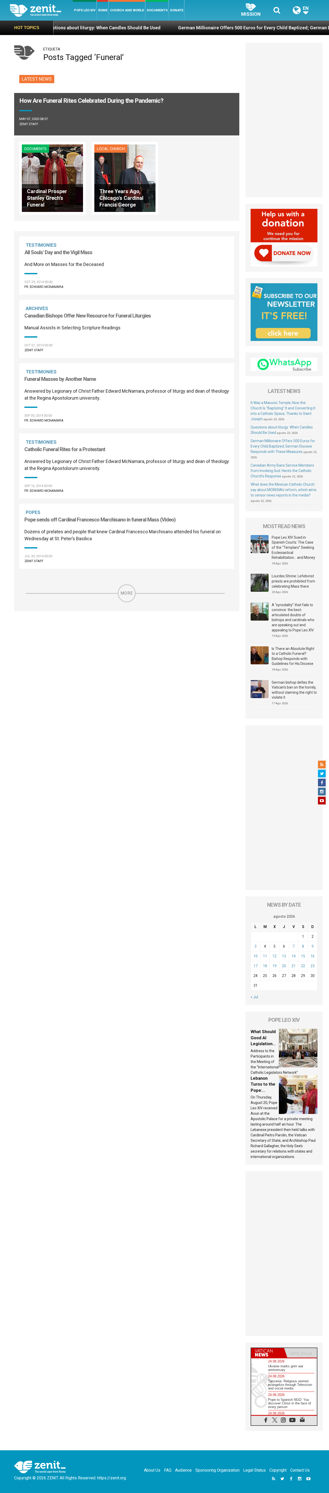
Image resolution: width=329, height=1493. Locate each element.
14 (293, 956)
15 (303, 956)
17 (255, 966)
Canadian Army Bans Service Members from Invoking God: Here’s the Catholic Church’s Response (282, 470)
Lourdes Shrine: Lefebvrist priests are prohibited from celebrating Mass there (293, 581)
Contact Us (300, 1470)
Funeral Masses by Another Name (60, 379)
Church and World (127, 10)
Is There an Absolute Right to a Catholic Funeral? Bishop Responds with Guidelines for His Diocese (293, 656)
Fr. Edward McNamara (43, 287)
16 (312, 956)
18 (265, 966)
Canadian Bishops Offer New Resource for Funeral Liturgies (87, 316)
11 (265, 956)
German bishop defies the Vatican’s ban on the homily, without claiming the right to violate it (294, 690)
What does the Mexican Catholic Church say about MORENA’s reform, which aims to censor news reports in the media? (283, 489)
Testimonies (41, 245)
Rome (102, 10)
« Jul (254, 997)
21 (293, 966)
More (127, 593)
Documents (157, 10)
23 (312, 966)
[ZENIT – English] (41, 10)
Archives (37, 308)
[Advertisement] (284, 120)
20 (284, 966)
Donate (176, 10)
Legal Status (254, 1470)
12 (274, 956)
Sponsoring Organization (217, 1470)
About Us (152, 1470)
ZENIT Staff (28, 124)
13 (284, 956)
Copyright (278, 1470)
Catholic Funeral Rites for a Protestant (64, 449)
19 (274, 966)
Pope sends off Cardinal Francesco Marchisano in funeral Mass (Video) (100, 520)
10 (255, 956)
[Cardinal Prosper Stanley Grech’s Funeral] (52, 178)
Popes (33, 512)
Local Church (111, 149)
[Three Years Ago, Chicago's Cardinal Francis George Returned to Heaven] (125, 178)
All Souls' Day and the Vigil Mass (58, 252)
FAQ (167, 1470)
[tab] (267, 1353)
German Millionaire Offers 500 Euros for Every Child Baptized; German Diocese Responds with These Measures (283, 446)
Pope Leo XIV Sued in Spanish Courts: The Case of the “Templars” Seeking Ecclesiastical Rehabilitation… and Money (293, 547)
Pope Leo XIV (85, 10)
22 (303, 966)
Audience (183, 1470)
